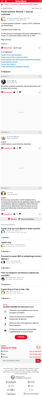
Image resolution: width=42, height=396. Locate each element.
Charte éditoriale (23, 368)
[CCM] (31, 382)
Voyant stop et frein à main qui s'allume (14, 57)
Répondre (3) (8, 48)
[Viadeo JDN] (31, 390)
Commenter (8, 92)
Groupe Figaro (35, 372)
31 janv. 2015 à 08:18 (21, 20)
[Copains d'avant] (11, 390)
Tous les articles (9, 370)
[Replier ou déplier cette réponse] (40, 76)
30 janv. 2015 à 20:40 (12, 138)
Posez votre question (27, 219)
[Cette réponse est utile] (14, 92)
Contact (36, 368)
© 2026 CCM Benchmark (21, 373)
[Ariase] (11, 394)
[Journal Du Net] (11, 386)
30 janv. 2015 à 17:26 (12, 83)
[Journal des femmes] (11, 382)
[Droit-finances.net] (31, 386)
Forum (7, 4)
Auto (4, 354)
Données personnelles (31, 370)
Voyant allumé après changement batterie (15, 66)
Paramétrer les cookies (9, 372)
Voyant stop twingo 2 (8, 64)
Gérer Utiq (18, 372)
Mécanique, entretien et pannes (28, 4)
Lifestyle (5, 351)
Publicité (31, 368)
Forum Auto (14, 4)
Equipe (16, 368)
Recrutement (21, 370)
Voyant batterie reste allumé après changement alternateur (21, 59)
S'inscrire (21, 337)
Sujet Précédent (8, 8)
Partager (19, 48)
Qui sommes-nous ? (8, 368)
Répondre (13, 219)
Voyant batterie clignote (9, 62)
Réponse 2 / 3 (5, 132)
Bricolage (5, 357)
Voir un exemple (35, 351)
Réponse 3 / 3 (5, 188)
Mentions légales (26, 372)
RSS (16, 370)
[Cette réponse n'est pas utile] (20, 92)
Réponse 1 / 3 (5, 76)
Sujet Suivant (35, 8)
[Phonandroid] (31, 394)
